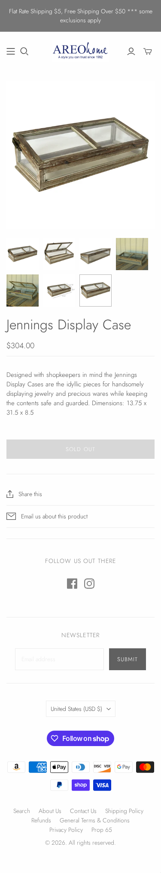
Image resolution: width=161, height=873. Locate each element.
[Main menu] (10, 51)
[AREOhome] (80, 50)
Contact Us (83, 811)
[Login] (131, 51)
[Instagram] (89, 583)
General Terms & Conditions (95, 820)
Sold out (80, 449)
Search (21, 811)
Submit (127, 659)
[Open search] (24, 51)
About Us (50, 811)
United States (76, 708)
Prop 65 (101, 829)
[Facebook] (72, 583)
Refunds (41, 820)
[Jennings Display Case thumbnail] (22, 254)
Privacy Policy (66, 829)
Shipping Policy (124, 811)
